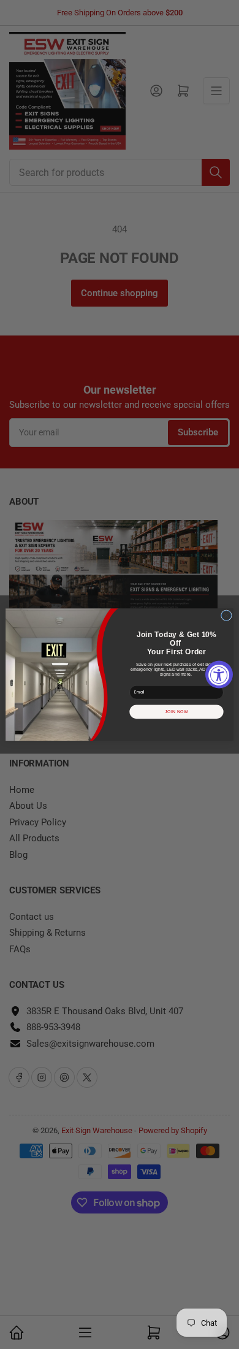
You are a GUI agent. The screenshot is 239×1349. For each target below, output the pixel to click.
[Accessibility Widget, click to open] (219, 675)
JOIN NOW (176, 711)
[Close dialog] (226, 616)
